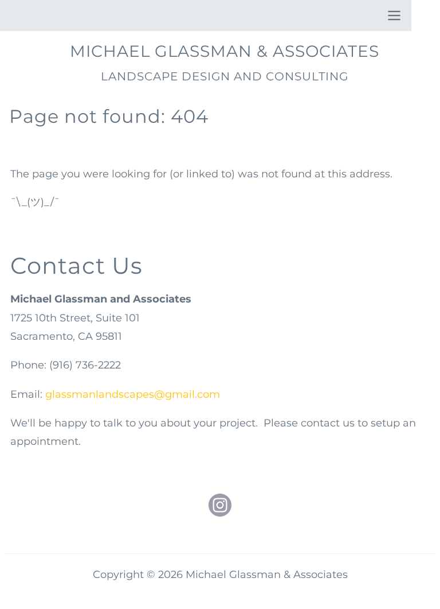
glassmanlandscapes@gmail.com (132, 394)
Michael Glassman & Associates (224, 51)
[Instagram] (220, 505)
